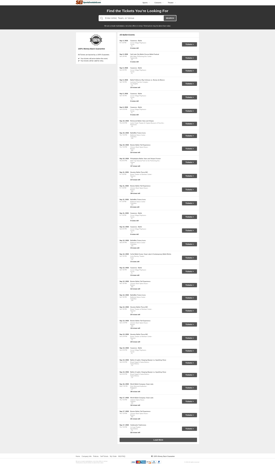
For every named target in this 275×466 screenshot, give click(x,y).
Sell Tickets (104, 456)
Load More (158, 440)
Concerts (157, 3)
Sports (145, 3)
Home (78, 456)
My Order (113, 456)
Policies (96, 456)
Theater (171, 3)
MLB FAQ (121, 456)
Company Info (87, 456)
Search (170, 18)
